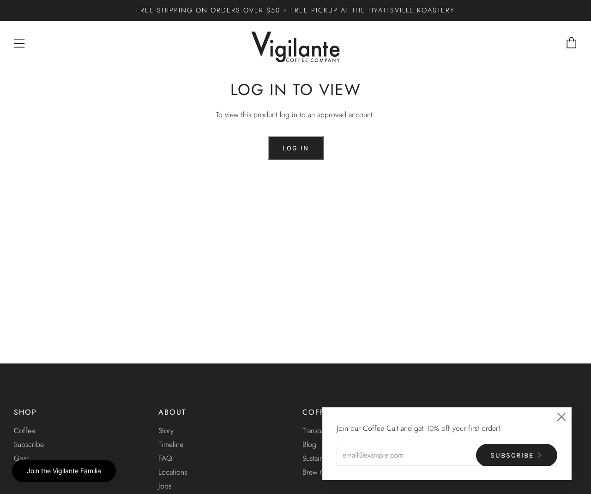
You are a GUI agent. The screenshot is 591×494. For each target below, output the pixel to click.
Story (166, 430)
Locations (172, 472)
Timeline (170, 444)
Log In (296, 148)
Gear (21, 458)
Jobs (164, 486)
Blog (309, 444)
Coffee (24, 430)
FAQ (165, 458)
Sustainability (321, 458)
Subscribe (29, 444)
